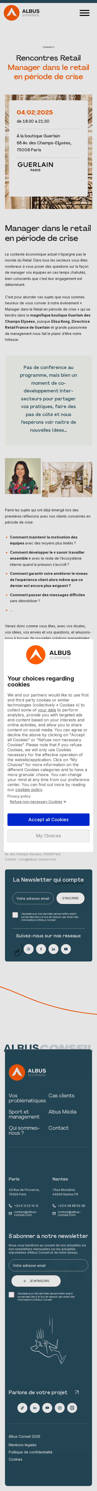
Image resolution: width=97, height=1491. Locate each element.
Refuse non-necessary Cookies (36, 801)
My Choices (48, 835)
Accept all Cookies (48, 819)
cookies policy (28, 789)
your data (47, 709)
